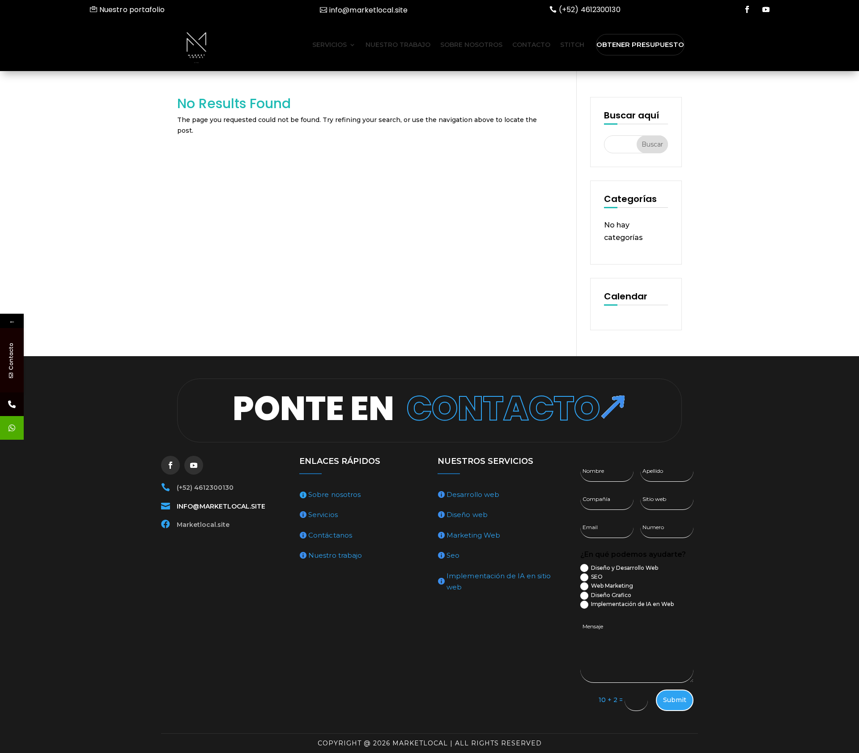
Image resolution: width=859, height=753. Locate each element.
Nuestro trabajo (398, 45)
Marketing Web (473, 535)
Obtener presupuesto (640, 44)
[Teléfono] (12, 404)
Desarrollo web (473, 494)
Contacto (531, 45)
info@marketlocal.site (368, 10)
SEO (597, 576)
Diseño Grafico (611, 595)
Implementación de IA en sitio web (499, 582)
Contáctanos (330, 535)
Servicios (329, 45)
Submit (674, 700)
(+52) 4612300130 (590, 9)
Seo (453, 555)
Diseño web (467, 514)
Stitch (572, 45)
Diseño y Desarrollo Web (624, 567)
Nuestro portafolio (132, 9)
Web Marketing (612, 585)
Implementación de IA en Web (632, 604)
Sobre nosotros (471, 45)
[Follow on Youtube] (766, 9)
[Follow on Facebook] (747, 9)
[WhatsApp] (12, 428)
